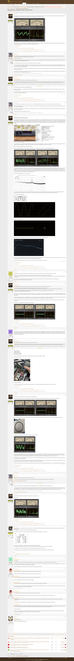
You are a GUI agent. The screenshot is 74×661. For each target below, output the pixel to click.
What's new (28, 3)
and (17, 614)
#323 (65, 77)
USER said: (15, 54)
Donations (33, 3)
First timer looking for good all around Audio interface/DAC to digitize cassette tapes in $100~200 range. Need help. (29, 641)
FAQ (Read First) (10, 3)
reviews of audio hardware (22, 6)
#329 (65, 339)
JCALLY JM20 (27, 48)
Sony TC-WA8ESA (32, 49)
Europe (12, 576)
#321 (65, 14)
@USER (15, 273)
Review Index (20, 3)
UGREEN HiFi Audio (31, 48)
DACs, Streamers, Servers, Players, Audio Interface (22, 642)
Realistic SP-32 (28, 49)
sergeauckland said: (16, 576)
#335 (65, 568)
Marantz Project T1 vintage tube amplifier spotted (18, 647)
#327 (65, 283)
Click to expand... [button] (40, 85)
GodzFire (11, 642)
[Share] (64, 14)
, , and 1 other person (21, 492)
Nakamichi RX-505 (23, 49)
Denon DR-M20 (37, 49)
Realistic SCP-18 (26, 51)
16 (14, 12)
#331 (65, 474)
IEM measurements (16, 46)
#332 (65, 494)
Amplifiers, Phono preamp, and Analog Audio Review (22, 645)
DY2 (63, 638)
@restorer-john (16, 396)
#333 (65, 526)
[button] (30, 3)
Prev (9, 12)
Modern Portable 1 (30, 51)
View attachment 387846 (17, 58)
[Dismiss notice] (65, 6)
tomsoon (11, 645)
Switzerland (11, 537)
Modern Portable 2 (35, 51)
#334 (65, 557)
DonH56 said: (16, 618)
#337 (65, 616)
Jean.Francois (11, 651)
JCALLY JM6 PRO (23, 48)
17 (15, 12)
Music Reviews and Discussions (20, 651)
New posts (8, 4)
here (47, 6)
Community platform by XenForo (32, 659)
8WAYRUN (41, 660)
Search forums (13, 4)
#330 (65, 395)
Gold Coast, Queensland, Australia (11, 63)
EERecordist (63, 647)
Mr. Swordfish (62, 642)
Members (37, 3)
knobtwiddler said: (16, 591)
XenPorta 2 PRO (33, 660)
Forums (24, 3)
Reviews (15, 3)
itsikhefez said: (16, 285)
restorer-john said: (16, 78)
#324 (65, 102)
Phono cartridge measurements (17, 45)
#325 (65, 116)
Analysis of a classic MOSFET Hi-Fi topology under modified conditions (21, 644)
